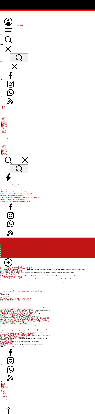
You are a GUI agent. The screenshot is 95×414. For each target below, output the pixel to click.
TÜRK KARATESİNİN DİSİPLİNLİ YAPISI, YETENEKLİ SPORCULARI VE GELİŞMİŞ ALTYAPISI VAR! (18, 247)
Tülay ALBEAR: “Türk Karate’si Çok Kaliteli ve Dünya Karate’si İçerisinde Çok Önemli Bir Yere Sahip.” (18, 331)
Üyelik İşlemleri (20, 25)
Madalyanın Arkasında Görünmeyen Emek (9, 186)
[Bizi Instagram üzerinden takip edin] (10, 87)
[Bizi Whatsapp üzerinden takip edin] (10, 96)
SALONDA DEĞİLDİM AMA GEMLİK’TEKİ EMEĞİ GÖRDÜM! (11, 277)
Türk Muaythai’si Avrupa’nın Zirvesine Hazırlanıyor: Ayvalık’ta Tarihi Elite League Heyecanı (18, 191)
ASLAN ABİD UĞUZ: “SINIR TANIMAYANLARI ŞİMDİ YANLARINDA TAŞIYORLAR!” (15, 249)
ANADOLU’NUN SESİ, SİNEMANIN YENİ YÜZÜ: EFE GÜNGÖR (11, 241)
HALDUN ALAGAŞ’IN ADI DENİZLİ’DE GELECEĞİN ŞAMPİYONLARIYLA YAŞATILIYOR (16, 268)
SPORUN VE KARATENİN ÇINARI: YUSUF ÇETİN (10, 184)
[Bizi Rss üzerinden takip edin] (10, 104)
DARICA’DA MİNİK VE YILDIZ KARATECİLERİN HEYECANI (11, 271)
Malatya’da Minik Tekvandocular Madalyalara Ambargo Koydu (13, 199)
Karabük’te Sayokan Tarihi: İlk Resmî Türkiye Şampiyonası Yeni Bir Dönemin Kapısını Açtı (19, 291)
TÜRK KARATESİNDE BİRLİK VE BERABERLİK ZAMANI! (12, 284)
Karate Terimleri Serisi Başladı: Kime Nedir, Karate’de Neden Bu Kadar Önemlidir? (16, 193)
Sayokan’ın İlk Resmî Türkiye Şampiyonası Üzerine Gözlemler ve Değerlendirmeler (18, 290)
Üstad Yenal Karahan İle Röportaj (6, 343)
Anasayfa (2, 296)
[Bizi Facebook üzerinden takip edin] (10, 79)
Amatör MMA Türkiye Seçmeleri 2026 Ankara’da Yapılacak (12, 195)
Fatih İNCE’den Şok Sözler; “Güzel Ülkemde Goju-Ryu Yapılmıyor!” (12, 257)
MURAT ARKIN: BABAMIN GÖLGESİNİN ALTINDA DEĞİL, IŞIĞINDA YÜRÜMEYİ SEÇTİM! (16, 245)
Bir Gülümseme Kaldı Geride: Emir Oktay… (8, 280)
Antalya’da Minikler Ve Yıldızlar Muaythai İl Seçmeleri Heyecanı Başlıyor (15, 201)
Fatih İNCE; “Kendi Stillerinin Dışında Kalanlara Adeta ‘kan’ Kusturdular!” (13, 337)
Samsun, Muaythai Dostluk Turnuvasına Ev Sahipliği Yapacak (12, 189)
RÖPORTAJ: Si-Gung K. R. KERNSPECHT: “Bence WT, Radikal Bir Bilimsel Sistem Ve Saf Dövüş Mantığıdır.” (20, 255)
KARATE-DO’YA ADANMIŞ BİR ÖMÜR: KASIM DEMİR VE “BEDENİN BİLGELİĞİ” (15, 239)
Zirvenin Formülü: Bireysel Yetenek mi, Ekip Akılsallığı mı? (13, 289)
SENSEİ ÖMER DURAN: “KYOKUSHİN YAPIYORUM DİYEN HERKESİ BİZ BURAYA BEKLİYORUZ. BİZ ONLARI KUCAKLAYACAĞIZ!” (24, 253)
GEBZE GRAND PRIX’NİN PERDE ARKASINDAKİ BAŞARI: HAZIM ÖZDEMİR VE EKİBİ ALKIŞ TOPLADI (20, 197)
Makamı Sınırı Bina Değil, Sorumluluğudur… (10, 287)
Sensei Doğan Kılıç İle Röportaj (6, 340)
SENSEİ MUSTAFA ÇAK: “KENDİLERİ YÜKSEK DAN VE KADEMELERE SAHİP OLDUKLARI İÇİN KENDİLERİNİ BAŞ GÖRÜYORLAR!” (24, 251)
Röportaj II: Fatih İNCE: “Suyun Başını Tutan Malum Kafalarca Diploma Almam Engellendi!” (17, 334)
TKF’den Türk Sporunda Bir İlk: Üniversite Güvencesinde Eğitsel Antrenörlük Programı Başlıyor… (19, 187)
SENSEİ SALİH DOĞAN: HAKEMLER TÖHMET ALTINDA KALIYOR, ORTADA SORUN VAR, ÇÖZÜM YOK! (19, 243)
